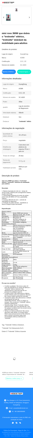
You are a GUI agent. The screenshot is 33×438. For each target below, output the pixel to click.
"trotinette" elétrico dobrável (14, 325)
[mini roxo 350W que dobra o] (16, 9)
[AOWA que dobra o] (14, 358)
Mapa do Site (22, 430)
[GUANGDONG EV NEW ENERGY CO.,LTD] (8, 2)
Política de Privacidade (10, 430)
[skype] (16, 423)
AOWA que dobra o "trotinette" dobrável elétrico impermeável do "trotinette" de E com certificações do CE (14, 373)
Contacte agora (23, 72)
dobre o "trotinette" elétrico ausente (14, 331)
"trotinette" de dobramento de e (12, 328)
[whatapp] (13, 423)
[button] (4, 362)
